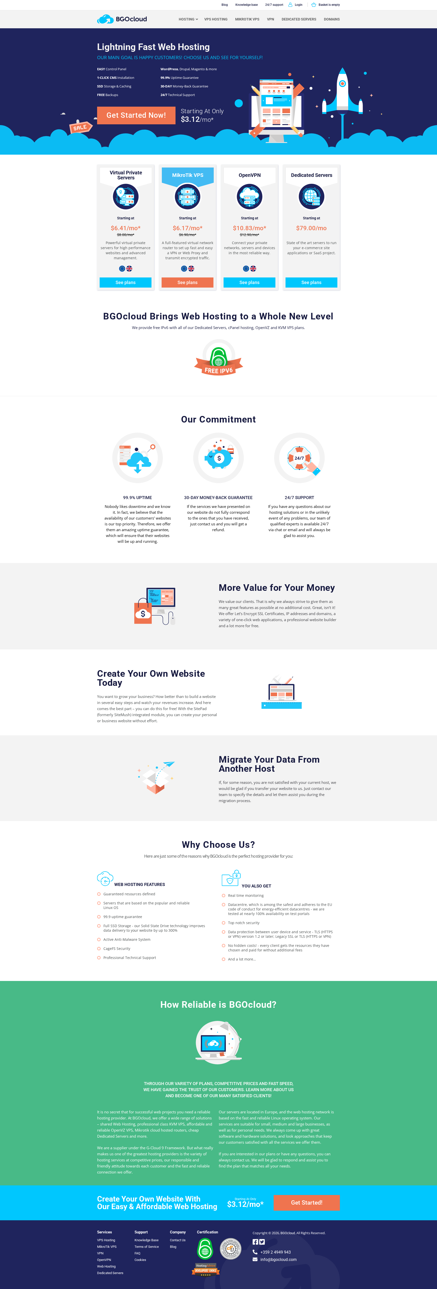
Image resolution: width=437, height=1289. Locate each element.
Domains (332, 19)
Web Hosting (106, 1266)
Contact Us (178, 1240)
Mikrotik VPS (247, 19)
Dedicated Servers (299, 19)
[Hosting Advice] (206, 1276)
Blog (173, 1247)
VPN (270, 19)
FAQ (137, 1253)
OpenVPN (104, 1260)
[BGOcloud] (122, 22)
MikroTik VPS (107, 1247)
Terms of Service (147, 1247)
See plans (126, 282)
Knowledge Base (147, 1240)
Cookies (140, 1260)
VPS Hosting (216, 19)
